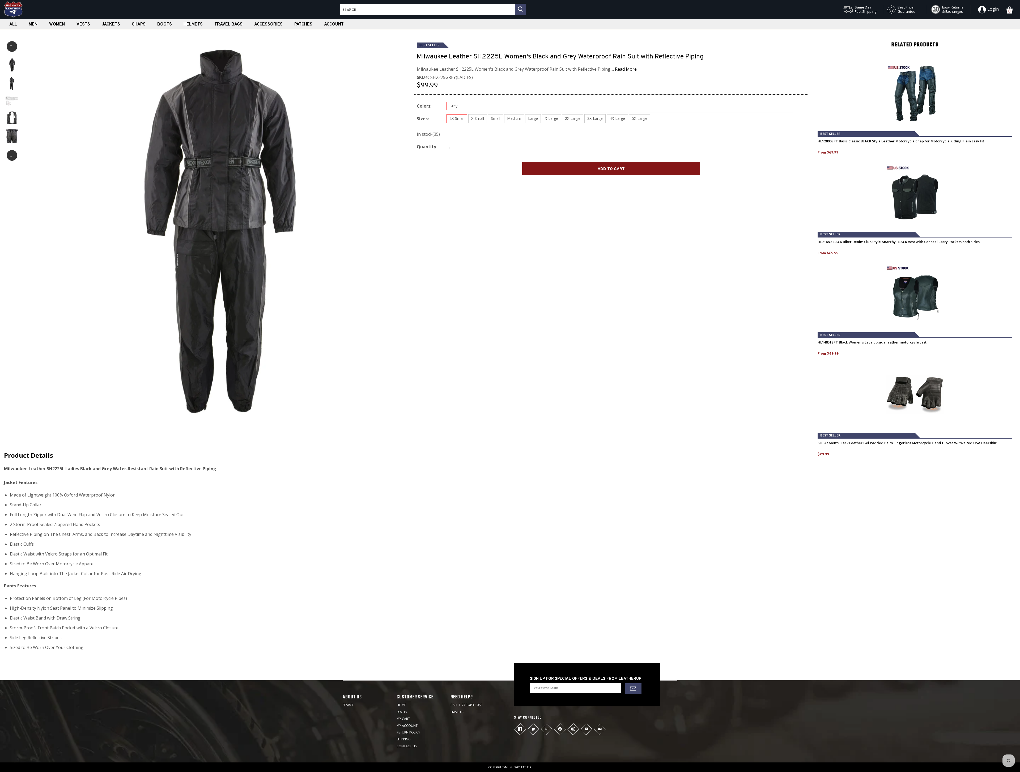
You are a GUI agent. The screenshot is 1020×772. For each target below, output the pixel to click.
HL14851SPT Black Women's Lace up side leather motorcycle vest (872, 342)
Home (401, 705)
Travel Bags (228, 24)
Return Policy (408, 732)
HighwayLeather (519, 767)
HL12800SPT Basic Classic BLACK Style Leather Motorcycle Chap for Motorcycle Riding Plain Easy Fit (901, 141)
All (13, 24)
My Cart (403, 718)
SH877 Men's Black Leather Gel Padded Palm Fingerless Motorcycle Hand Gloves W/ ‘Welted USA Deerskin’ (907, 443)
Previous (12, 46)
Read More (626, 69)
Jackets (111, 24)
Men (33, 24)
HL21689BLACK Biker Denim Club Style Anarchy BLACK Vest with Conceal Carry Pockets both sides (899, 242)
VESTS (83, 24)
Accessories (268, 24)
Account (334, 24)
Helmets (193, 24)
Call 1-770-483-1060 (466, 705)
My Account (407, 725)
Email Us (457, 712)
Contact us (406, 746)
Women (57, 24)
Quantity (426, 147)
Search (348, 705)
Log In (402, 712)
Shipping (404, 739)
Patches (303, 24)
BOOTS (164, 24)
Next (12, 155)
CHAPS (139, 24)
